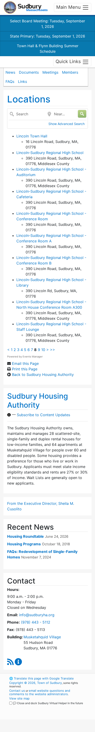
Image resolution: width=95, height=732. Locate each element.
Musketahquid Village (42, 637)
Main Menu (69, 7)
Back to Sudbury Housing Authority (43, 374)
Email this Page (25, 363)
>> (52, 349)
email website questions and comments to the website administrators (39, 692)
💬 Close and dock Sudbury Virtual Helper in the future (48, 703)
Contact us (17, 690)
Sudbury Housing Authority (37, 400)
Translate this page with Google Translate (41, 678)
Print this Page (24, 369)
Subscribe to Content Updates (43, 414)
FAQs (10, 81)
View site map (19, 698)
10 (43, 349)
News (10, 72)
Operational (37, 729)
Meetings (50, 72)
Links (22, 81)
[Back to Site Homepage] (26, 7)
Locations (28, 99)
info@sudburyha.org (36, 615)
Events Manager (33, 356)
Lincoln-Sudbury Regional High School (49, 152)
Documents (29, 72)
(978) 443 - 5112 (35, 622)
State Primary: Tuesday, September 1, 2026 (47, 36)
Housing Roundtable (25, 536)
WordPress (29, 707)
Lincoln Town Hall (31, 136)
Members (70, 72)
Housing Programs (24, 544)
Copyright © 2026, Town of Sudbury (35, 683)
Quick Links (69, 61)
